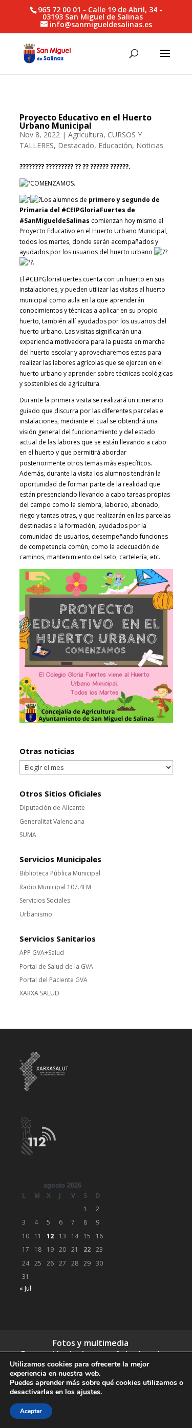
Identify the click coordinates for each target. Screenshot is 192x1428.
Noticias (149, 145)
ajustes (88, 1392)
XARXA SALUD (39, 993)
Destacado (76, 145)
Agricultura (85, 134)
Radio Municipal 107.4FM (55, 887)
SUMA (27, 834)
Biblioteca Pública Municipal (59, 873)
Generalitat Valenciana (51, 821)
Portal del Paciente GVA (53, 979)
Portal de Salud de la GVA (56, 966)
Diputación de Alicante (52, 807)
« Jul (25, 1288)
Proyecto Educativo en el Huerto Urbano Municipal (85, 121)
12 (50, 1236)
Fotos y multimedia (91, 1343)
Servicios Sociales (44, 900)
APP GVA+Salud (41, 952)
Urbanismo (35, 914)
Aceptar (31, 1411)
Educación (115, 145)
